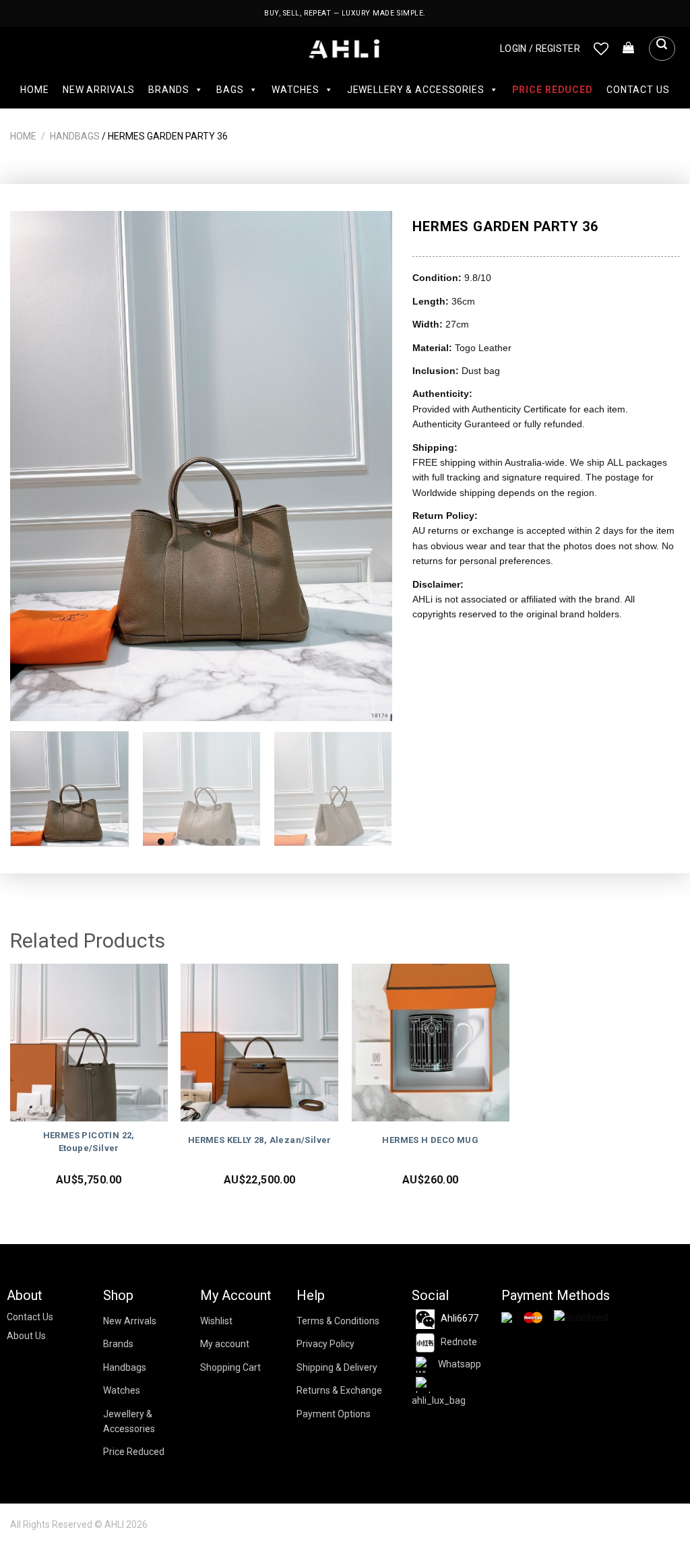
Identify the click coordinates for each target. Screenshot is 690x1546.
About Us (26, 1335)
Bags (229, 89)
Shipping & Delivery (336, 1367)
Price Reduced (552, 89)
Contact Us (638, 89)
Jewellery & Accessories (415, 89)
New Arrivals (99, 89)
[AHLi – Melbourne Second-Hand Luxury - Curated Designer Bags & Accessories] (345, 49)
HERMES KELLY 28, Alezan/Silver (260, 1140)
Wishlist (216, 1321)
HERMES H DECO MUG (430, 1140)
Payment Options (333, 1414)
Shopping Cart (230, 1367)
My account (224, 1343)
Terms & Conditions (337, 1321)
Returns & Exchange (339, 1390)
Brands (168, 89)
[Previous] (35, 466)
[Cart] (628, 48)
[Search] (662, 48)
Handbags (75, 136)
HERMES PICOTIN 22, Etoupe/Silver (89, 1141)
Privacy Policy (325, 1343)
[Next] (368, 466)
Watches (295, 89)
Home (34, 89)
